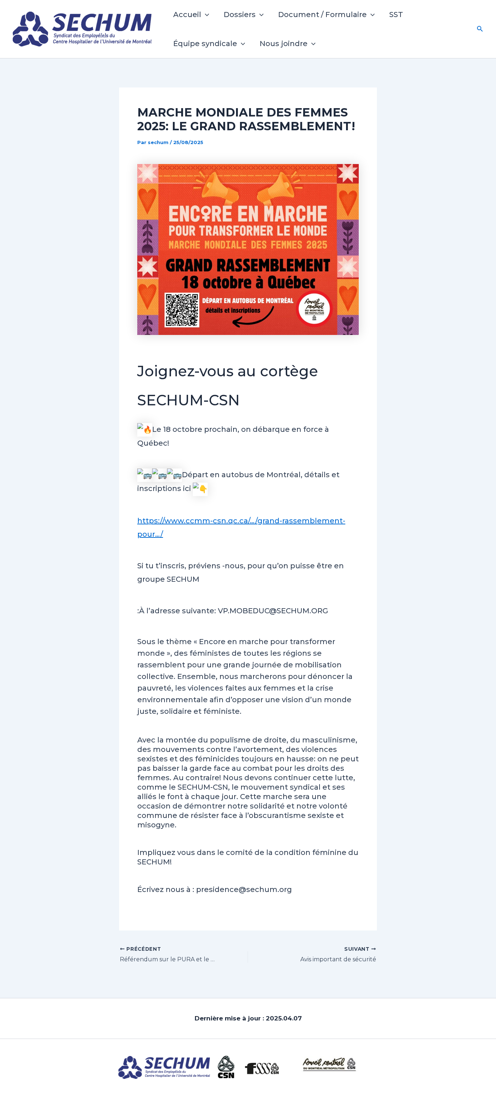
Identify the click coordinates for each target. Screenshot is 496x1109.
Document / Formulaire (322, 14)
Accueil (187, 14)
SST (396, 14)
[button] (205, 14)
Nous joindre (284, 43)
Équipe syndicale (205, 43)
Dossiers (240, 14)
